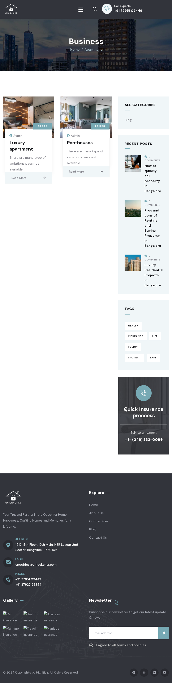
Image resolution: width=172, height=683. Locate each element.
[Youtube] (165, 672)
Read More (19, 178)
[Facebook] (134, 672)
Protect (134, 357)
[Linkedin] (154, 672)
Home (74, 49)
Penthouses (80, 143)
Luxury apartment (21, 146)
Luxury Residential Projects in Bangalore (154, 275)
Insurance (135, 336)
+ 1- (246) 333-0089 (144, 439)
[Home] (11, 10)
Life (155, 336)
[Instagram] (144, 672)
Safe (153, 357)
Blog (128, 120)
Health (133, 325)
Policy (133, 346)
